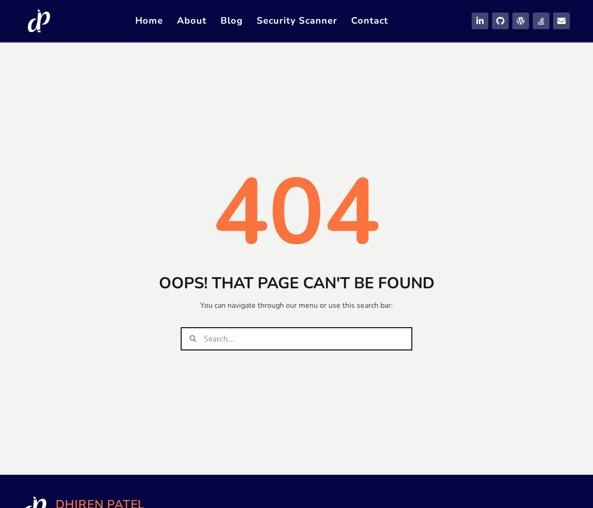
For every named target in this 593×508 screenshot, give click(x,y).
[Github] (500, 21)
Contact (369, 20)
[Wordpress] (520, 21)
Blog (232, 20)
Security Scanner (297, 20)
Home (149, 20)
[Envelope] (561, 21)
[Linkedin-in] (480, 21)
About (192, 20)
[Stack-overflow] (541, 21)
